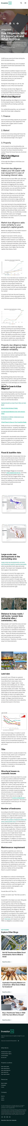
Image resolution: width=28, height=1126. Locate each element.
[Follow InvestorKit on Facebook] (2, 1117)
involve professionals (18, 797)
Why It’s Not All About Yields (9, 408)
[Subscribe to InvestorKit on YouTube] (10, 1117)
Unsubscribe (14, 1120)
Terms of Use (8, 1120)
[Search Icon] (21, 2)
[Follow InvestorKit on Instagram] (5, 1117)
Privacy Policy (3, 1120)
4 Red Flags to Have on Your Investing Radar (13, 422)
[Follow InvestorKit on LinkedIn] (7, 1117)
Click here (7, 919)
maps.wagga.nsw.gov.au (13, 472)
